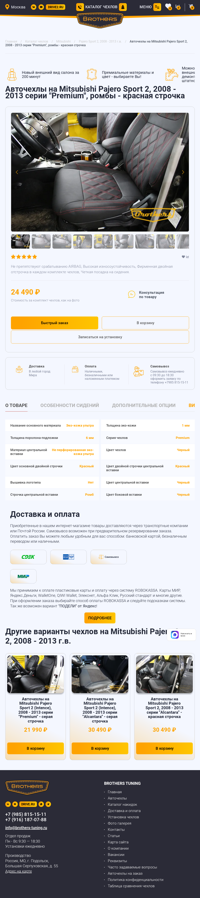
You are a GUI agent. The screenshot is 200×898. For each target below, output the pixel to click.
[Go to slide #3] (62, 241)
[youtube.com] (41, 7)
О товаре (16, 405)
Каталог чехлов (101, 7)
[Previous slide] (17, 172)
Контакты (116, 829)
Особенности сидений (69, 405)
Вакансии (116, 855)
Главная (115, 792)
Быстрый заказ (54, 323)
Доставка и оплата (124, 811)
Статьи (114, 836)
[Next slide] (183, 172)
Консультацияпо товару (151, 295)
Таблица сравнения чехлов (131, 886)
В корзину (145, 323)
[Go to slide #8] (165, 241)
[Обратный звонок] (80, 7)
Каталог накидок (122, 804)
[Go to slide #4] (82, 241)
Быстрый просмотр (36, 674)
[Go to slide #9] (186, 241)
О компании (118, 848)
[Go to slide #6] (124, 241)
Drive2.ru (55, 7)
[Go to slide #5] (103, 241)
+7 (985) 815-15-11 (25, 814)
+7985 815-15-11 (176, 382)
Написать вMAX (186, 634)
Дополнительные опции (144, 405)
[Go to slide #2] (41, 241)
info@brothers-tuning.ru (26, 827)
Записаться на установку (100, 337)
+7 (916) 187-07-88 (25, 819)
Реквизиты (117, 861)
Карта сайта (118, 842)
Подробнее (100, 618)
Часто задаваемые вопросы (132, 867)
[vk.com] (33, 7)
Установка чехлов (123, 817)
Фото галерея (119, 823)
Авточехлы (117, 798)
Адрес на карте (18, 871)
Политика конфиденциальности (135, 880)
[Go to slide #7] (144, 241)
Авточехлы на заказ (125, 873)
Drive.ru (28, 804)
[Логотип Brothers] (100, 21)
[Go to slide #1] (20, 241)
